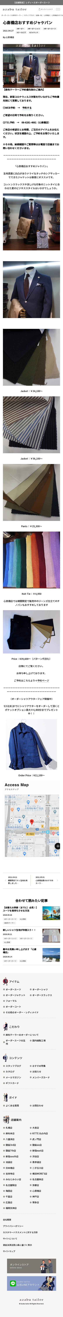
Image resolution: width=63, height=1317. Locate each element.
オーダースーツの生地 (15, 1042)
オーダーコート (13, 1006)
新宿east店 (38, 1150)
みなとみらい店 (13, 1179)
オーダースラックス (42, 995)
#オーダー (20, 28)
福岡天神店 (11, 1208)
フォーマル (11, 1000)
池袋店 (9, 1162)
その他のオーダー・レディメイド (22, 1012)
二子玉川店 (37, 1167)
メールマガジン (13, 1077)
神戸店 (35, 1196)
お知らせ (36, 1071)
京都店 (35, 1185)
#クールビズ (21, 32)
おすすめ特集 (39, 1065)
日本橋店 (10, 1167)
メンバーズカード (41, 1077)
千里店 (9, 1196)
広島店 (9, 1202)
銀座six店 (37, 1144)
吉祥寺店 (10, 1173)
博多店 (35, 1202)
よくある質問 (12, 1105)
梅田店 (9, 1190)
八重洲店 (10, 1139)
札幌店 (9, 1127)
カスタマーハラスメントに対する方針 (20, 1232)
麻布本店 (10, 1133)
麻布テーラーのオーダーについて (22, 1034)
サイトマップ (9, 1251)
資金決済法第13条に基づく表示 (17, 1245)
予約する (27, 107)
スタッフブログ (13, 1065)
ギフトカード (12, 1083)
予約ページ (43, 680)
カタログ (10, 1071)
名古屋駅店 (11, 1185)
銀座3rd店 (11, 1144)
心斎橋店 (36, 1190)
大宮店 (35, 1127)
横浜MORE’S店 (39, 1173)
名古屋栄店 (37, 1179)
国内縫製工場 (39, 1040)
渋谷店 (35, 1156)
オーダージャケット (15, 995)
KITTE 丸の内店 (40, 1133)
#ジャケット (33, 32)
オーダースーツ (13, 989)
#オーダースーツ (50, 28)
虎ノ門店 (36, 1139)
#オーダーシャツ (34, 28)
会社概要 (7, 1219)
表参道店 (36, 1162)
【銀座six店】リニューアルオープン (31, 2)
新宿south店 (12, 1156)
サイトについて (10, 1238)
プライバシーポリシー (13, 1226)
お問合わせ (37, 1105)
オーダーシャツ (40, 989)
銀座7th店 (11, 1150)
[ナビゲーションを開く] (58, 9)
